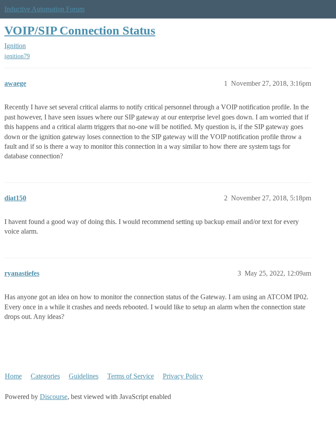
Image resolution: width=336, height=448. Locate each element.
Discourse (53, 396)
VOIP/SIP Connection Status (79, 30)
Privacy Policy (183, 376)
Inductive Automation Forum (44, 9)
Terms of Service (130, 376)
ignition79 (17, 56)
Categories (45, 376)
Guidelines (83, 376)
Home (13, 376)
